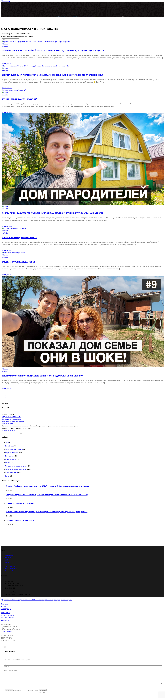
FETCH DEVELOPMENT (8, 615)
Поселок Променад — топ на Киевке (19, 237)
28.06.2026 (5, 371)
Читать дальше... (7, 64)
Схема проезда (6, 609)
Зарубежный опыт (11, 459)
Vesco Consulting (10, 566)
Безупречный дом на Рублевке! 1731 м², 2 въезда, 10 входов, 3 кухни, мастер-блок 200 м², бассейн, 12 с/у (52, 75)
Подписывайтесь (7, 424)
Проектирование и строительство (16, 469)
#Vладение (5, 421)
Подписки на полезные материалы (16, 466)
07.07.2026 (5, 95)
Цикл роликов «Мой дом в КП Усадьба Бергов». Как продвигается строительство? (42, 375)
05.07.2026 (5, 209)
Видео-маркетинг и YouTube (14, 449)
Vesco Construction (11, 568)
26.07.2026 (5, 46)
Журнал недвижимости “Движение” (19, 99)
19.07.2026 (5, 70)
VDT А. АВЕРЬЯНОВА (7, 618)
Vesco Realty (9, 571)
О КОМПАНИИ (9, 555)
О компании (5, 604)
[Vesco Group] (5, 1)
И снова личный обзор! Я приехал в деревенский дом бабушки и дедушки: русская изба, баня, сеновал (52, 213)
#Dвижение (13, 421)
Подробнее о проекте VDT (10, 430)
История (3, 606)
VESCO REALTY (5, 613)
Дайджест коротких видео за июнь (19, 262)
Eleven (7, 443)
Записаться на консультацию (11, 419)
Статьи (7, 476)
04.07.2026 (5, 233)
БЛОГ (6, 560)
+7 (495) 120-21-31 (6, 632)
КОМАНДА (8, 558)
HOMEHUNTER (5, 620)
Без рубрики (9, 446)
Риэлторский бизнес (12, 473)
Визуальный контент (12, 453)
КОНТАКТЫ (8, 562)
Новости (8, 463)
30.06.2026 (5, 257)
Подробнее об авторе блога (11, 417)
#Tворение (20, 421)
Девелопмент (10, 456)
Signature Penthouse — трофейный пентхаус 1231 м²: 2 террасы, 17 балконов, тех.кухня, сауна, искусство (53, 50)
